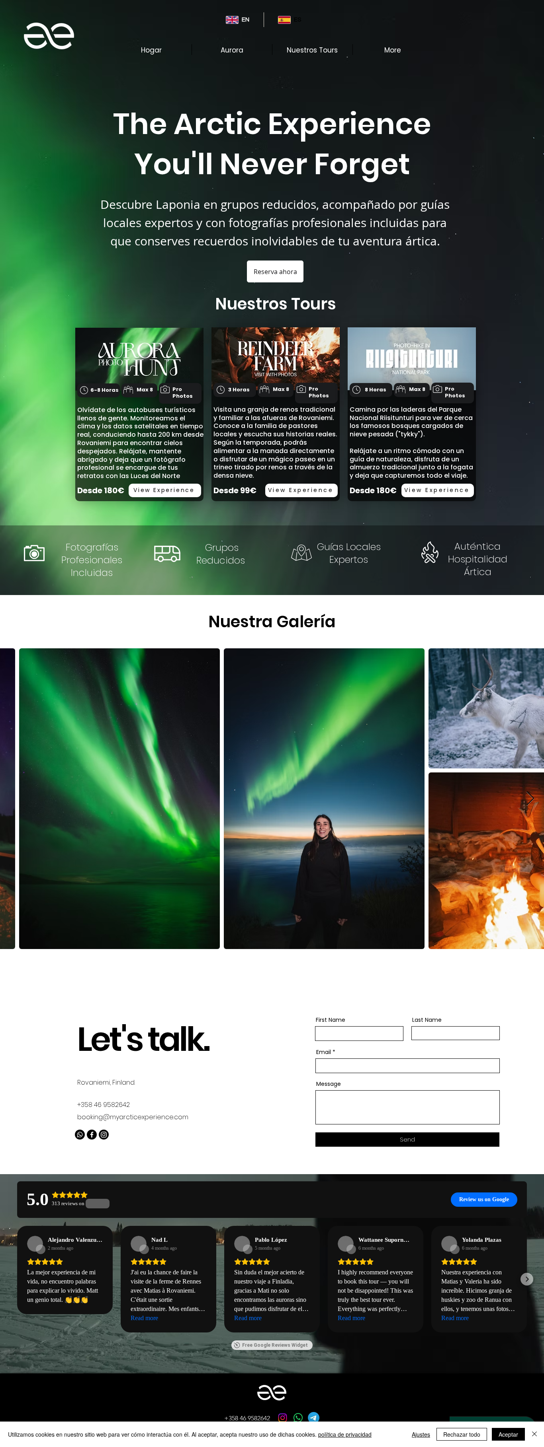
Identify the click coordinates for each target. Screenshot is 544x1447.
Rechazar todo (461, 1434)
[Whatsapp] (80, 1135)
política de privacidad (345, 1434)
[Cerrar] (534, 1434)
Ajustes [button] (421, 1434)
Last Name (427, 1020)
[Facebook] (92, 1135)
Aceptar (508, 1434)
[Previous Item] (13, 799)
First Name (330, 1020)
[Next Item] (530, 799)
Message (328, 1084)
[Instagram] (104, 1135)
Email (323, 1052)
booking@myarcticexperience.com (132, 1117)
